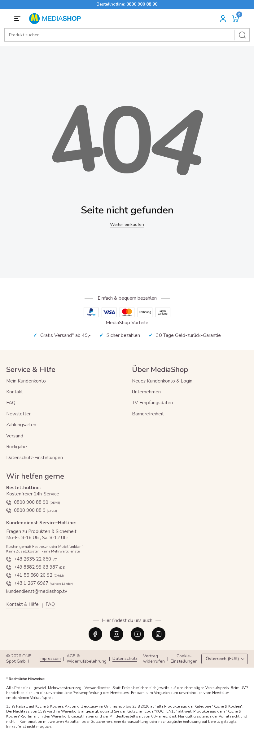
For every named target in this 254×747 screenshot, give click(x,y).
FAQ (10, 403)
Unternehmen (146, 392)
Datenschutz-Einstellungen (34, 457)
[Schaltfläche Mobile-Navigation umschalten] (18, 19)
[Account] (223, 19)
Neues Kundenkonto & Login (162, 381)
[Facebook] (95, 634)
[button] (235, 18)
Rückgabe (16, 447)
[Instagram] (116, 634)
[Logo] (57, 19)
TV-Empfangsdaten (152, 403)
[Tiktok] (158, 634)
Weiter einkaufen (127, 224)
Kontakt (14, 392)
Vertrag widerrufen (154, 659)
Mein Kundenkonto (26, 381)
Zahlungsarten (21, 425)
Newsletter (18, 414)
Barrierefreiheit (148, 414)
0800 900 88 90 (141, 4)
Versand (14, 436)
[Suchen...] (242, 35)
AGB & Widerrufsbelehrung (87, 659)
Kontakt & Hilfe (22, 604)
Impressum (50, 658)
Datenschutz (124, 658)
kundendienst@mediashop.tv (36, 591)
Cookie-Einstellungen (184, 659)
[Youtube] (137, 634)
